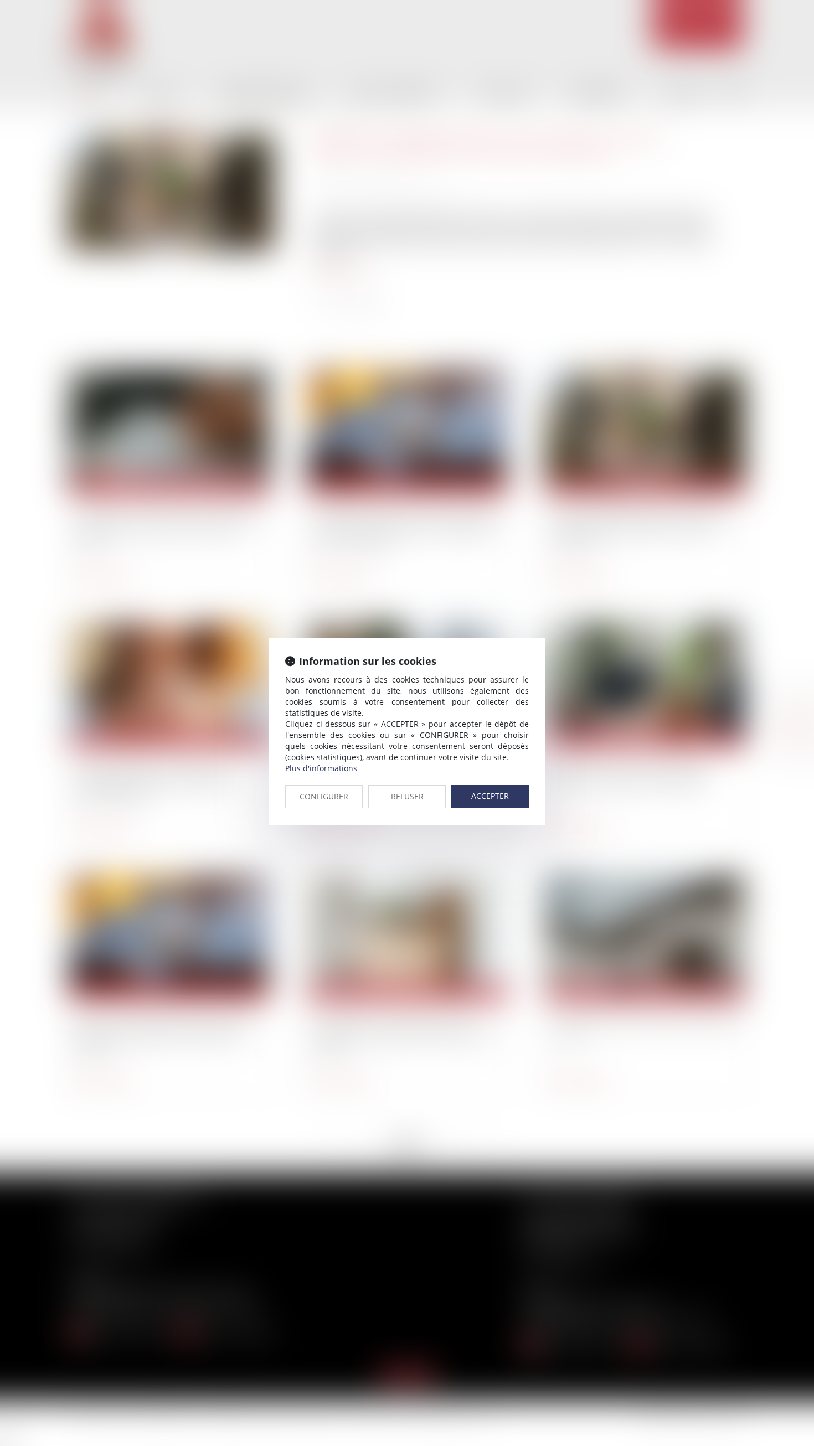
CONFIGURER (324, 796)
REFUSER (407, 796)
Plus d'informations (321, 768)
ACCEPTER (490, 796)
